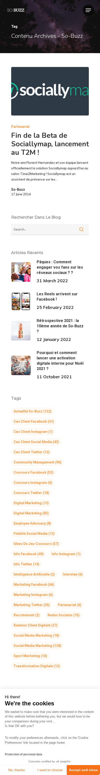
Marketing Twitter (32, 605)
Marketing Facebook (34, 584)
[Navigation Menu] (88, 10)
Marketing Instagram (33, 595)
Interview (73, 574)
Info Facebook (29, 554)
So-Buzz (18, 189)
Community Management (37, 462)
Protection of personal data (23, 754)
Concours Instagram (33, 483)
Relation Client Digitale (36, 625)
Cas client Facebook (34, 421)
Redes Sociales (64, 615)
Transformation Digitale (37, 666)
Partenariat (20, 127)
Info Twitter (26, 564)
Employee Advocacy (32, 523)
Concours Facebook (33, 472)
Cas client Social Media (36, 442)
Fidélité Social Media (34, 534)
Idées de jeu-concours (36, 544)
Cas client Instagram (33, 432)
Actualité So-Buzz (32, 411)
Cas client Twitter (32, 452)
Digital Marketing (31, 503)
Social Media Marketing (36, 635)
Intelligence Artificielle (34, 574)
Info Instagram (66, 554)
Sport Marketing (30, 656)
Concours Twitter (31, 493)
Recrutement (27, 615)
